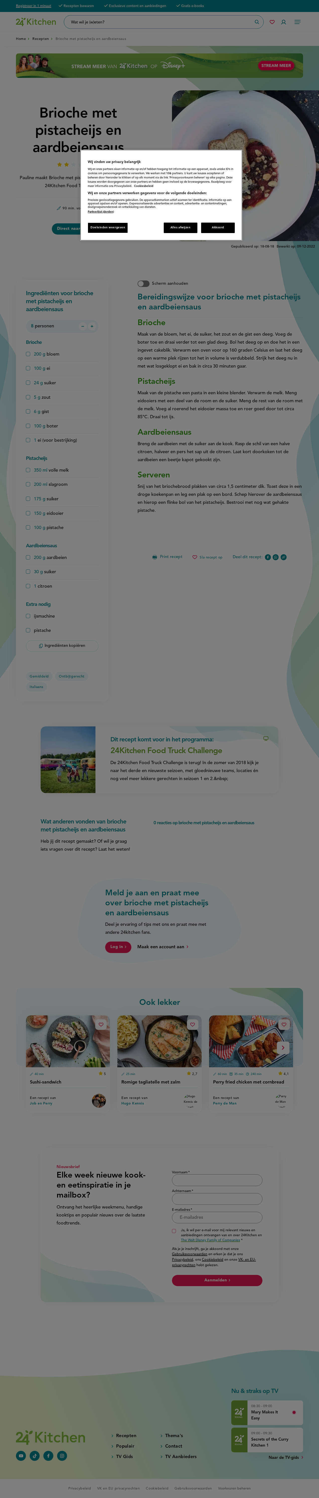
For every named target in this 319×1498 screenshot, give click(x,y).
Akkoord (218, 227)
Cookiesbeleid (143, 186)
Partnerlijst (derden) (101, 211)
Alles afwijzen (180, 227)
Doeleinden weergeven (107, 227)
